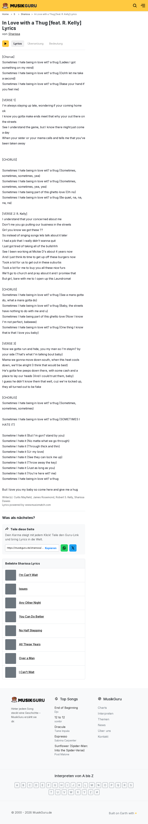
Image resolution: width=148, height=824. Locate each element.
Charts (102, 708)
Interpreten (105, 713)
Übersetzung (35, 43)
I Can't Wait (26, 672)
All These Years (29, 644)
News (102, 725)
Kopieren (50, 548)
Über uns (104, 731)
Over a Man (27, 658)
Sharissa (14, 34)
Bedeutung (56, 43)
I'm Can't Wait (28, 575)
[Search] (134, 5)
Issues (23, 589)
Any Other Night (30, 602)
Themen (103, 719)
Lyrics (18, 43)
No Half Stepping (30, 630)
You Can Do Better (31, 616)
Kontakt (103, 736)
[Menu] (143, 5)
